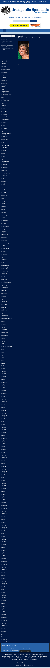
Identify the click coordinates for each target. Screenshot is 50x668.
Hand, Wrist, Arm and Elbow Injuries (8, 176)
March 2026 (4, 373)
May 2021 (3, 463)
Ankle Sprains (4, 78)
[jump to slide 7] (28, 651)
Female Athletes (4, 147)
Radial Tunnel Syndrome (6, 284)
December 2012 (4, 620)
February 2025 (4, 393)
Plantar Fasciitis (4, 279)
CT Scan (3, 125)
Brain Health (4, 102)
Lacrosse (3, 221)
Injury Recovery (4, 201)
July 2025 (3, 385)
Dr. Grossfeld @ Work (5, 134)
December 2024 (4, 396)
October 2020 (4, 474)
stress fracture (4, 326)
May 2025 (3, 388)
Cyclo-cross (4, 127)
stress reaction (4, 329)
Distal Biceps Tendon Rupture (6, 133)
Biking (3, 97)
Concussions (4, 122)
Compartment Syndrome (6, 120)
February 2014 (4, 598)
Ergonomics (4, 141)
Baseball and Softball (5, 91)
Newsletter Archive (33, 659)
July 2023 (3, 422)
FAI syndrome (4, 144)
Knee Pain (3, 217)
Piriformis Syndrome (5, 277)
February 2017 (4, 542)
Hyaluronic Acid (4, 195)
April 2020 (4, 483)
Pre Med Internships (11, 657)
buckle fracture (4, 106)
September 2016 (4, 550)
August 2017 (4, 533)
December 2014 (4, 583)
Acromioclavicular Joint (6, 69)
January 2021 (4, 469)
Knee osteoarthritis (5, 215)
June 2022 (3, 443)
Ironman (3, 203)
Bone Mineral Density (5, 100)
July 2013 (3, 609)
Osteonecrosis (4, 254)
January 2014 (4, 600)
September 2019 (4, 494)
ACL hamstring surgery (6, 64)
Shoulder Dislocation (5, 298)
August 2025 (4, 384)
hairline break (4, 169)
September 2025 (4, 382)
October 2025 (4, 380)
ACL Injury (18, 656)
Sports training (4, 319)
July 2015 (3, 572)
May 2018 (3, 519)
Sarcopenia (4, 295)
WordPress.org (4, 641)
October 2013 (4, 605)
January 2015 (4, 581)
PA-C (3, 262)
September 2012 (4, 625)
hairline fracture (4, 170)
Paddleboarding (4, 263)
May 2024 (3, 407)
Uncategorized (4, 347)
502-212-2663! (27, 2)
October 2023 (4, 418)
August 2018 (4, 514)
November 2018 (4, 510)
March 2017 (4, 541)
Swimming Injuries (5, 335)
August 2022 (4, 440)
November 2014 (4, 584)
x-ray (3, 360)
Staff (15, 654)
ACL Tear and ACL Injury (6, 67)
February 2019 (4, 505)
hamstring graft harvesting (6, 173)
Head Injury (4, 178)
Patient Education (5, 268)
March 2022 (4, 447)
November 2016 (4, 547)
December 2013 (4, 601)
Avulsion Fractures (5, 88)
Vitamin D (3, 351)
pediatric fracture (4, 273)
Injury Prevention (5, 200)
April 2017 (4, 539)
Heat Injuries (4, 183)
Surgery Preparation (5, 332)
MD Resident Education (42, 656)
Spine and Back (4, 312)
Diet (3, 131)
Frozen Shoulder (4, 159)
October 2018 (4, 511)
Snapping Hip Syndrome (6, 309)
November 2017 (4, 528)
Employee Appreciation (5, 137)
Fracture (3, 156)
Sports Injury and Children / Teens (7, 316)
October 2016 (4, 549)
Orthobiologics (4, 246)
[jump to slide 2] (22, 651)
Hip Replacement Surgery (6, 190)
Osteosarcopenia (4, 257)
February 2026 (4, 374)
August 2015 (4, 570)
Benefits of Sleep (4, 95)
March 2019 (4, 503)
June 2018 (3, 517)
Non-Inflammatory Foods (6, 243)
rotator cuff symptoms (5, 288)
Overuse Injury (4, 260)
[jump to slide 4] (25, 651)
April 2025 (4, 390)
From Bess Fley (4, 158)
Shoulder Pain (4, 301)
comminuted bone (5, 117)
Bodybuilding (4, 99)
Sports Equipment (5, 315)
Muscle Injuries (4, 240)
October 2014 (4, 586)
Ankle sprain (4, 77)
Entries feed (4, 638)
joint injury (4, 206)
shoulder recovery (5, 302)
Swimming (4, 333)
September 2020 (4, 475)
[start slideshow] (19, 651)
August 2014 (4, 589)
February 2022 (4, 449)
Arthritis (3, 81)
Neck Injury (4, 242)
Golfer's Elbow (4, 164)
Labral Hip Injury (5, 220)
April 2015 (4, 577)
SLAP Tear (4, 307)
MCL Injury (4, 231)
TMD (3, 343)
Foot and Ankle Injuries (6, 151)
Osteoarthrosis (4, 253)
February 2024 (4, 412)
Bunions (3, 108)
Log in (3, 636)
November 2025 (4, 379)
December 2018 (4, 508)
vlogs (3, 352)
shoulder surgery (4, 304)
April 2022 (4, 446)
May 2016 (3, 556)
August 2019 (4, 496)
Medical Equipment (5, 232)
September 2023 (4, 419)
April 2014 (4, 595)
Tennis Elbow (4, 340)
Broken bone (4, 105)
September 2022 (4, 438)
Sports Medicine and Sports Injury (7, 318)
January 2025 (4, 394)
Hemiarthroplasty (5, 186)
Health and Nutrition (5, 179)
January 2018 (4, 525)
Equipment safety (5, 139)
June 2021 (3, 461)
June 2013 (3, 611)
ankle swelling (4, 80)
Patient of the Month (5, 270)
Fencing (3, 148)
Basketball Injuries (5, 92)
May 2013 (3, 612)
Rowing (3, 291)
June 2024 (3, 405)
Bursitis (3, 109)
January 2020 (4, 488)
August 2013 (4, 608)
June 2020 (3, 480)
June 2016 (3, 555)
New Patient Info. (21, 654)
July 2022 (3, 441)
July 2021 (3, 460)
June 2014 (3, 592)
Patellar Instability (5, 267)
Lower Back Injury (5, 229)
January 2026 (4, 376)
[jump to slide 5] (26, 651)
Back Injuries (4, 89)
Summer (3, 330)
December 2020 (4, 471)
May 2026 (3, 370)
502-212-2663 (32, 16)
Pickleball (3, 276)
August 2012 (4, 626)
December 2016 (4, 545)
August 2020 (4, 477)
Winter (3, 357)
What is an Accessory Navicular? (7, 41)
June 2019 (3, 499)
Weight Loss (4, 355)
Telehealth (3, 337)
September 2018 (4, 513)
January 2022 (4, 450)
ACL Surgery (4, 66)
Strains (3, 323)
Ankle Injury (4, 74)
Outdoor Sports (4, 259)
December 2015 (4, 564)
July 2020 (3, 478)
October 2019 (4, 492)
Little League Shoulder (5, 225)
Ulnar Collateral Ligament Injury (7, 346)
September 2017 (4, 531)
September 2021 (4, 457)
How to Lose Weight (32, 656)
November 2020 (4, 472)
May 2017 (3, 538)
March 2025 (4, 391)
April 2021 (4, 464)
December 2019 (4, 489)
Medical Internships (5, 234)
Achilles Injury (4, 60)
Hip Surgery (4, 192)
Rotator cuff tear (4, 290)
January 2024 (4, 413)
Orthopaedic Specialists (5, 248)
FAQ (5, 657)
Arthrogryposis (4, 83)
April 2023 (4, 427)
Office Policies (34, 654)
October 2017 (4, 530)
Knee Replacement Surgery (6, 218)
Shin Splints (4, 296)
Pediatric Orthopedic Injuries (6, 274)
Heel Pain (3, 184)
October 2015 (4, 567)
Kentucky (3, 209)
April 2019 (4, 502)
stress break (4, 324)
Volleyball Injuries (5, 354)
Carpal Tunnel (4, 111)
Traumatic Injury (4, 344)
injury (3, 198)
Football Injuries (4, 155)
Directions (28, 654)
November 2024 (4, 398)
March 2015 (4, 578)
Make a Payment (34, 24)
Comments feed (4, 639)
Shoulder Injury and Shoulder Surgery (8, 299)
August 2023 (4, 421)
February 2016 (4, 561)
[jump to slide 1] (21, 651)
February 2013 (4, 617)
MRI (3, 239)
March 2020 (4, 485)
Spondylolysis (4, 313)
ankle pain (3, 75)
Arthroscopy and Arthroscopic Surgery (8, 85)
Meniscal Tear (4, 237)
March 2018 (4, 522)
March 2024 (4, 410)
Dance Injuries (4, 128)
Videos (12, 656)
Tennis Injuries (4, 341)
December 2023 (4, 415)
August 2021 (4, 458)
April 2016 (4, 558)
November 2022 (4, 435)
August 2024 (4, 402)
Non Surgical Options (6, 656)
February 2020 (4, 486)
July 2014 (3, 591)
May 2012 (3, 629)
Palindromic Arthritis (5, 265)
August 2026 (4, 365)
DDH (3, 130)
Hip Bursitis (4, 187)
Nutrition (3, 245)
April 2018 (4, 521)
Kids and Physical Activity (6, 211)
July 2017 (3, 535)
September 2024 (4, 401)
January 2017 (4, 544)
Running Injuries (4, 293)
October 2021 (4, 455)
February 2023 (4, 430)
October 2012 (4, 623)
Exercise (3, 142)
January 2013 (4, 619)
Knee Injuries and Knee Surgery (7, 214)
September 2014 (4, 587)
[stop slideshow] (31, 651)
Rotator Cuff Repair (5, 285)
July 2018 (3, 516)
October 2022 (4, 436)
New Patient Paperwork (19, 25)
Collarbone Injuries (5, 116)
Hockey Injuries (4, 193)
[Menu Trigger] (4, 30)
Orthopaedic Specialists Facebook (7, 249)
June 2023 (3, 424)
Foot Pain (3, 153)
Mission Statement (40, 657)
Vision (3, 349)
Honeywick (31, 662)
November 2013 (4, 603)
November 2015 (4, 566)
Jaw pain (3, 204)
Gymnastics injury (5, 167)
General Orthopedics (5, 161)
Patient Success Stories (21, 657)
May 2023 (3, 426)
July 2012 (3, 628)
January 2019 (4, 506)
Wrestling (3, 358)
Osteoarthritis (4, 251)
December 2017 (4, 527)
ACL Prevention (24, 656)
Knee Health (4, 212)
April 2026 (4, 371)
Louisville (3, 228)
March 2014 (4, 597)
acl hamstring (4, 63)
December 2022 (4, 433)
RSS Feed (26, 659)
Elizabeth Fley (4, 136)
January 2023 (4, 432)
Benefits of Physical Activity (6, 94)
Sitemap (20, 659)
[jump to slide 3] (23, 651)
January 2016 (4, 563)
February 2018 (4, 524)
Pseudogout (4, 281)
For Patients (41, 654)
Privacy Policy (15, 659)
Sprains (3, 321)
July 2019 (3, 497)
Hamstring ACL (4, 172)
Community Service (31, 657)
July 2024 (3, 404)
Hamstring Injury (5, 175)
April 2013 (4, 614)
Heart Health (4, 181)
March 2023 (4, 429)
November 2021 (4, 454)
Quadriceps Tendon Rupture (6, 282)
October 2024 (4, 399)
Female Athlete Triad (5, 145)
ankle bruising (4, 72)
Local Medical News (5, 226)
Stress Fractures (4, 327)
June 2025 (3, 387)
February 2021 (4, 468)
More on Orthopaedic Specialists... (27, 649)
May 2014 (3, 594)
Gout (3, 165)
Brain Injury (4, 103)
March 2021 (4, 466)
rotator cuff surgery (5, 287)
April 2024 (4, 408)
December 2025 (4, 377)
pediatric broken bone (5, 271)
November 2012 (4, 622)
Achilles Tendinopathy (5, 61)
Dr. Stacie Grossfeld (8, 654)
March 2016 (4, 559)
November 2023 (4, 416)
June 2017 (3, 536)
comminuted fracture (5, 119)
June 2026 (3, 368)
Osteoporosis (4, 256)
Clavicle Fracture (4, 114)
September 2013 (4, 606)
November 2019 (4, 491)
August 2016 (4, 552)
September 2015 (4, 569)
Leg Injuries (4, 223)
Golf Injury (4, 162)
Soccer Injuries (4, 310)
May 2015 (3, 575)
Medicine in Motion (5, 235)
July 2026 (3, 366)
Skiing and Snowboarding (6, 305)
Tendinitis (3, 338)
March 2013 (4, 615)
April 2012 (4, 631)
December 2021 (4, 452)
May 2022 (3, 444)
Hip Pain (3, 189)
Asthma (3, 86)
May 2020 (3, 482)
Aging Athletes (4, 70)
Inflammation (4, 197)
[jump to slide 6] (27, 651)
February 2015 (4, 580)
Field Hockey (4, 150)
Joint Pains (4, 207)
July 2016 (3, 553)
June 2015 (3, 573)
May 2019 (3, 500)
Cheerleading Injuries (5, 113)
